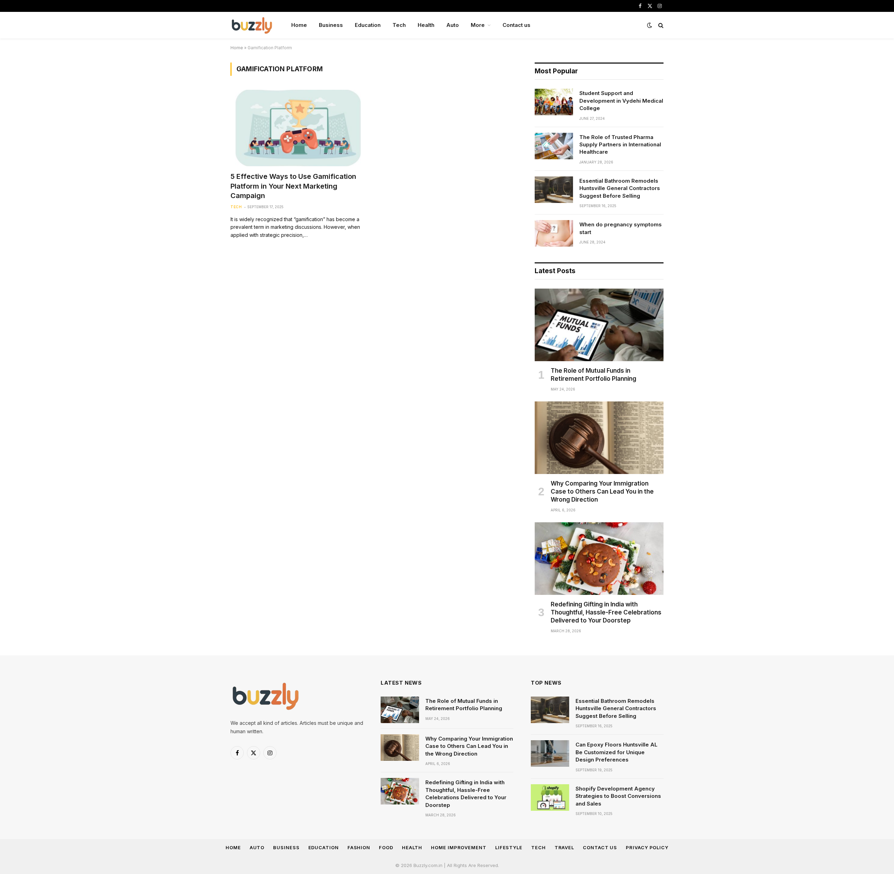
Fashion (358, 847)
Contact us (516, 25)
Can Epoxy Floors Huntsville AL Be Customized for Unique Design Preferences (617, 752)
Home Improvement (458, 847)
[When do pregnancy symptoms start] (554, 233)
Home (299, 25)
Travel (564, 847)
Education (368, 25)
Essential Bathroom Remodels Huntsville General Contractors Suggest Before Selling (619, 188)
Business (331, 25)
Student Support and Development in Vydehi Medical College (621, 100)
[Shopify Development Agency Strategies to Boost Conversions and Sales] (550, 797)
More (478, 25)
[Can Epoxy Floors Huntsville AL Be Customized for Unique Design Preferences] (550, 753)
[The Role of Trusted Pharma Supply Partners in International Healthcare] (554, 146)
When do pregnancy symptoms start (620, 228)
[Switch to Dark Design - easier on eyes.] (649, 25)
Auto (452, 25)
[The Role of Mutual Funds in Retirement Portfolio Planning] (599, 325)
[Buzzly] (251, 25)
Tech (399, 25)
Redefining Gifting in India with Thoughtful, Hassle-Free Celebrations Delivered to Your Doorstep (606, 612)
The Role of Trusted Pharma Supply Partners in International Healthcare (620, 144)
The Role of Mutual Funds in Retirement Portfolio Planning (593, 374)
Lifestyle (508, 847)
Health (426, 25)
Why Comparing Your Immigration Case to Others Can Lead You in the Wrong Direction (602, 491)
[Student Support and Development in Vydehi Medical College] (554, 102)
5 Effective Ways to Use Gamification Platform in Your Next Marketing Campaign (293, 185)
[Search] (660, 25)
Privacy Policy (647, 847)
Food (386, 847)
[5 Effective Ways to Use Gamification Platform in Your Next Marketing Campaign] (298, 128)
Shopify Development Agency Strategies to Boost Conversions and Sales (618, 796)
